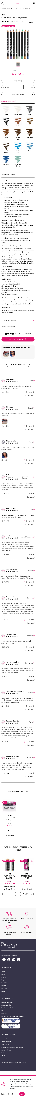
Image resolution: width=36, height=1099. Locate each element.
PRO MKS (4, 983)
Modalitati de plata (6, 1005)
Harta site (3, 1013)
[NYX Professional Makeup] (31, 22)
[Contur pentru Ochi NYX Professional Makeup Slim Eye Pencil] (9, 865)
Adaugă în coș (27, 894)
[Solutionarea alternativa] (18, 1020)
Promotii (3, 977)
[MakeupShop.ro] (18, 3)
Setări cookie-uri (7, 1094)
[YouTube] (13, 959)
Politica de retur (5, 1053)
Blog (2, 980)
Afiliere (3, 1056)
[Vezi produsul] (14, 861)
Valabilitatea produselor (7, 1008)
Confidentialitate (5, 1039)
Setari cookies (5, 1044)
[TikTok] (18, 959)
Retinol (3, 991)
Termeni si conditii (6, 1042)
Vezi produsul (9, 836)
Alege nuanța (9, 894)
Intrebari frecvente (6, 1011)
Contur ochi (28, 8)
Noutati (3, 974)
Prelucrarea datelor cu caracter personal (12, 1047)
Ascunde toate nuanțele (8, 101)
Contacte (3, 985)
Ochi (21, 8)
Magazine (4, 988)
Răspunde (32, 392)
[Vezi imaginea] (18, 44)
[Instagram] (8, 959)
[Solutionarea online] (18, 1026)
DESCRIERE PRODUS (8, 174)
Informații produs (8, 320)
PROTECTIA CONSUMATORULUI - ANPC (12, 1016)
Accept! (22, 1094)
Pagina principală (5, 8)
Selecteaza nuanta (18, 94)
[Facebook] (3, 959)
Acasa (3, 971)
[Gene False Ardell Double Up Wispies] (9, 806)
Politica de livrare (6, 1050)
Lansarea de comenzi (7, 1002)
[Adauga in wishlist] (14, 803)
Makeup (15, 8)
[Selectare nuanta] (32, 27)
